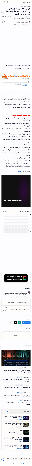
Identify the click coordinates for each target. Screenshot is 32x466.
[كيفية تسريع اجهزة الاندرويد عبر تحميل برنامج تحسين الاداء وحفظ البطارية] (16, 308)
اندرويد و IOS (19, 377)
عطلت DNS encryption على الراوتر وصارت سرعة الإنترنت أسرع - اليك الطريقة (17, 371)
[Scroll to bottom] (2, 459)
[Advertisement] (16, 44)
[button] (30, 2)
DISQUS (19, 171)
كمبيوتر (20, 367)
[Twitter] (27, 459)
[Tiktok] (13, 459)
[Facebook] (29, 459)
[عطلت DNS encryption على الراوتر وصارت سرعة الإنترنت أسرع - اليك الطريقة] (16, 358)
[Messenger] (19, 459)
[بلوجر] (28, 315)
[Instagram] (16, 459)
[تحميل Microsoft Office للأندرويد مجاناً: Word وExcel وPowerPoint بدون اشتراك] (16, 302)
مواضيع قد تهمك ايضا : (24, 211)
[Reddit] (8, 459)
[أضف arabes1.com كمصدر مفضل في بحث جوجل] (16, 278)
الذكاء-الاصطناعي (19, 385)
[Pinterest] (11, 459)
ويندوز (21, 400)
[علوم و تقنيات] (22, 22)
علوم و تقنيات (25, 2)
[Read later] (5, 22)
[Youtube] (21, 459)
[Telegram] (24, 459)
